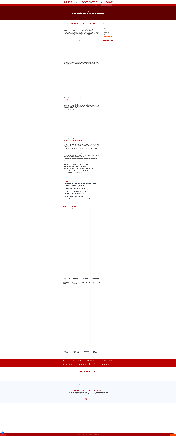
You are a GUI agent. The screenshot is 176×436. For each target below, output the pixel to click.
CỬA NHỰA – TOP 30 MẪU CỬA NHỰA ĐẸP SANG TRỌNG (75, 196)
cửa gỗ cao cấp (87, 202)
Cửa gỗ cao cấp (66, 101)
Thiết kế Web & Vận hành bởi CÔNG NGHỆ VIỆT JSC (97, 435)
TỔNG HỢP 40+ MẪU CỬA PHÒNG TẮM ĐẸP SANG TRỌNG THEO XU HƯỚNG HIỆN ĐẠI (80, 183)
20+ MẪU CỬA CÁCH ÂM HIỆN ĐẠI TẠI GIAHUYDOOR (74, 185)
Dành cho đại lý (106, 364)
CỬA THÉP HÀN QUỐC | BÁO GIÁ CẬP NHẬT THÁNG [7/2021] (75, 194)
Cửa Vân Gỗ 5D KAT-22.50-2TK (67, 352)
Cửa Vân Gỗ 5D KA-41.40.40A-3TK (96, 352)
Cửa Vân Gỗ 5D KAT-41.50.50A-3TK (86, 279)
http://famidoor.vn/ (71, 156)
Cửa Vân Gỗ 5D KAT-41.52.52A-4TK (67, 279)
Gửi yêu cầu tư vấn (68, 364)
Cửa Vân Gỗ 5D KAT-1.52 (86, 352)
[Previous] (62, 376)
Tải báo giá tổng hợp (81, 364)
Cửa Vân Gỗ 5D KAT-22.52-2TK (95, 279)
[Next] (114, 376)
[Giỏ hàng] (96, 5)
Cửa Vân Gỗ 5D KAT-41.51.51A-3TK (76, 279)
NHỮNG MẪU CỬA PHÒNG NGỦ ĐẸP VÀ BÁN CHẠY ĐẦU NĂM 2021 (76, 191)
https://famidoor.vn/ (81, 177)
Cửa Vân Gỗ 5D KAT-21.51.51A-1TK (76, 352)
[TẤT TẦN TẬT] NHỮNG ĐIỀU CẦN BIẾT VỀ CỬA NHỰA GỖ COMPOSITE (77, 186)
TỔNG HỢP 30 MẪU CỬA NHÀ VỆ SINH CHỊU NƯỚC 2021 (75, 188)
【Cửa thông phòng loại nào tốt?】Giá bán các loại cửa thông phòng (77, 198)
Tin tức (88, 11)
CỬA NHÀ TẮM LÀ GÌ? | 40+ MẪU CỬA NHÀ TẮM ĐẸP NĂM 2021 (76, 190)
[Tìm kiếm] (112, 5)
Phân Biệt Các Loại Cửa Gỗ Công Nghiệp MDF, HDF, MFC (75, 193)
